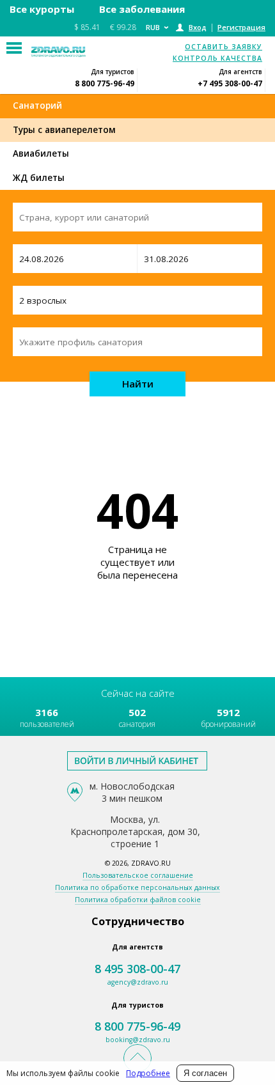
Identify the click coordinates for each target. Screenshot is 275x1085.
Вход (198, 27)
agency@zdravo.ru (137, 982)
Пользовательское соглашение (137, 875)
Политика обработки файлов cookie (138, 899)
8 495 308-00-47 (137, 968)
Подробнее (148, 1073)
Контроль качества (217, 58)
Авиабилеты (41, 153)
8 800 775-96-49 (104, 83)
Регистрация (241, 27)
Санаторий (37, 105)
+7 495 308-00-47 (230, 83)
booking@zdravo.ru (138, 1039)
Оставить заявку (223, 46)
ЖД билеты (39, 177)
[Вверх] (137, 1058)
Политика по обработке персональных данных (137, 887)
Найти (137, 383)
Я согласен (205, 1073)
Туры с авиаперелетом (64, 130)
